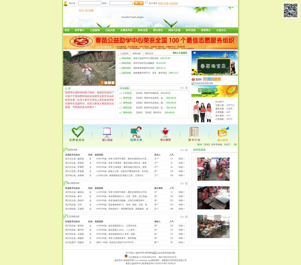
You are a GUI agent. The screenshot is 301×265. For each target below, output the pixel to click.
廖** (156, 242)
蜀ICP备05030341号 (168, 257)
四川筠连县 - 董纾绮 (74, 230)
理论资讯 (158, 30)
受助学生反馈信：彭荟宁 (140, 78)
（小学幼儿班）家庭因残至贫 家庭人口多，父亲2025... (120, 175)
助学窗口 (80, 30)
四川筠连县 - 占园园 (74, 234)
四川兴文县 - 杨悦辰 (74, 192)
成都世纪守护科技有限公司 (174, 260)
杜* (155, 230)
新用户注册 (163, 3)
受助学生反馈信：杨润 (139, 73)
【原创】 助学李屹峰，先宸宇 (211, 144)
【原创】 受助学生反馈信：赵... (149, 98)
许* (155, 192)
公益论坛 (221, 30)
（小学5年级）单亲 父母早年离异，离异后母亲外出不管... (121, 192)
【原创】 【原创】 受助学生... (149, 112)
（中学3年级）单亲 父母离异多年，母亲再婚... (116, 238)
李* (155, 225)
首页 (67, 30)
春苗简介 (206, 30)
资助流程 (137, 53)
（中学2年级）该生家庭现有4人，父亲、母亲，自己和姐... (122, 196)
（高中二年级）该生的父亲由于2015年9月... (115, 242)
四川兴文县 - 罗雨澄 (74, 163)
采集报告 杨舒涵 (136, 63)
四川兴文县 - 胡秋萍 (74, 200)
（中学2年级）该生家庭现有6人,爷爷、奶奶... (116, 234)
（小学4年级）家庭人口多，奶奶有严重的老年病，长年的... (122, 171)
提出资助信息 (73, 183)
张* (155, 196)
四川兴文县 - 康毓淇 (74, 238)
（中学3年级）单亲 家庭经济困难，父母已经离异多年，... (121, 200)
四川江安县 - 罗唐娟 (74, 171)
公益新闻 (95, 30)
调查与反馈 (174, 30)
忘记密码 (173, 3)
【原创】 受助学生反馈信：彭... (149, 107)
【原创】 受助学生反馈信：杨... (149, 103)
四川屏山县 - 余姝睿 (74, 175)
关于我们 (130, 253)
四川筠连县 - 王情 (73, 204)
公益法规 (110, 30)
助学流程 (191, 30)
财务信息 (143, 30)
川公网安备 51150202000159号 (142, 257)
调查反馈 (149, 53)
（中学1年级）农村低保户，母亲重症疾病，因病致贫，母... (122, 209)
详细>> (181, 159)
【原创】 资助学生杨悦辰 (147, 93)
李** (156, 204)
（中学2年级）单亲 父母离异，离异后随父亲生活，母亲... (121, 167)
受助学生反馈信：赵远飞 (140, 68)
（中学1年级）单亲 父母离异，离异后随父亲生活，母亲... (121, 163)
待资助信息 (72, 149)
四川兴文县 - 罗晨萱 (74, 167)
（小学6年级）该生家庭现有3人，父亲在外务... (116, 225)
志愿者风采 (126, 30)
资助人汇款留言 (180, 53)
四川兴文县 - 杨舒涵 (74, 159)
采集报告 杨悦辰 (136, 58)
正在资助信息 (73, 216)
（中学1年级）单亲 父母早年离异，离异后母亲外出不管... (121, 159)
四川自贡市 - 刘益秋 (74, 242)
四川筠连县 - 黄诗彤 (74, 225)
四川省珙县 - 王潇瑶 (74, 209)
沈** (156, 209)
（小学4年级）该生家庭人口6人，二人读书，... (116, 230)
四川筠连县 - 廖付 (73, 196)
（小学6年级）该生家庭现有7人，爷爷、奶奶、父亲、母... (122, 204)
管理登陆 (149, 253)
